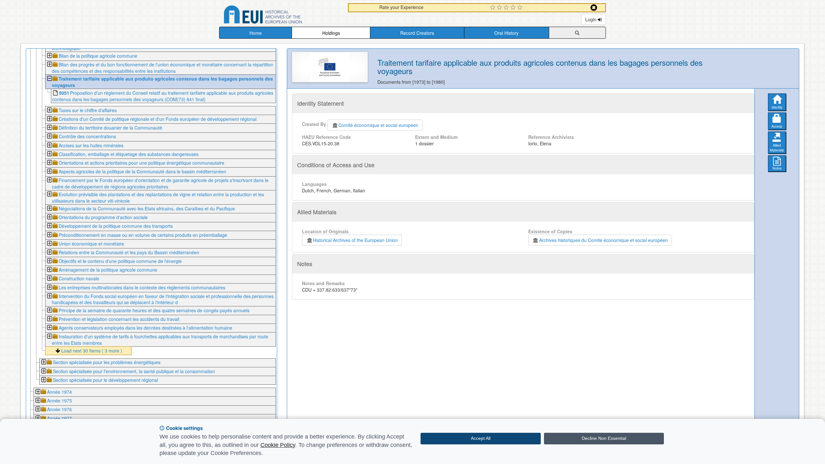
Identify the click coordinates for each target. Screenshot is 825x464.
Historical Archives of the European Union (355, 240)
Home (255, 33)
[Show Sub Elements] (49, 56)
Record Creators (417, 33)
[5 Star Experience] (520, 8)
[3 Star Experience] (507, 8)
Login (591, 19)
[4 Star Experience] (513, 8)
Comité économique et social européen (378, 125)
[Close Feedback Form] (593, 7)
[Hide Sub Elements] (49, 79)
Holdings (331, 33)
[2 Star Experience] (500, 8)
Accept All (480, 438)
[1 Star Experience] (493, 8)
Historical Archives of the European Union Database (281, 16)
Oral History (506, 33)
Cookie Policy (277, 445)
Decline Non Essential (604, 438)
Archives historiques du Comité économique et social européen (603, 240)
